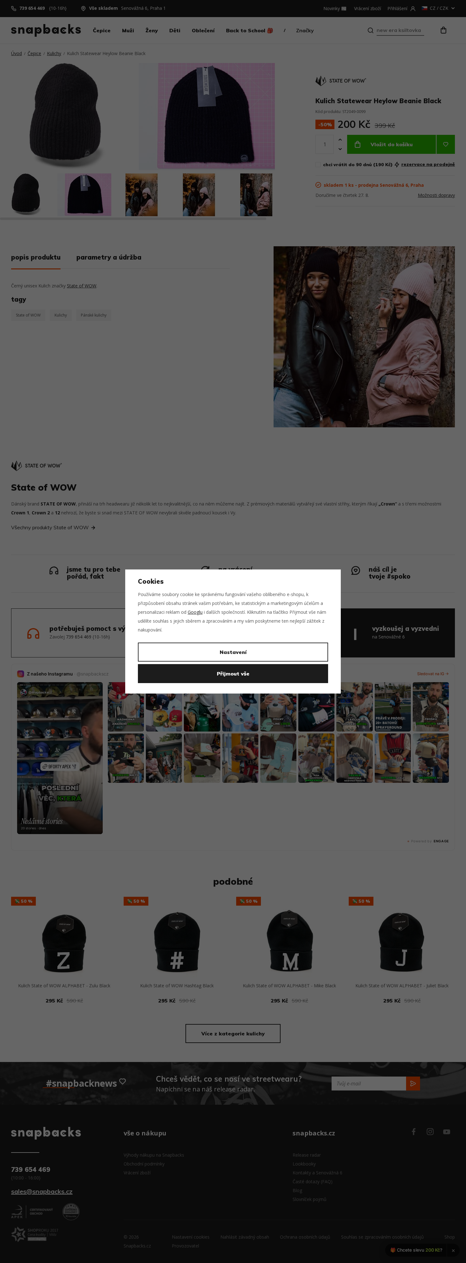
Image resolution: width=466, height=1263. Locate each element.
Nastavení (233, 652)
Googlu (195, 612)
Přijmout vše (233, 673)
